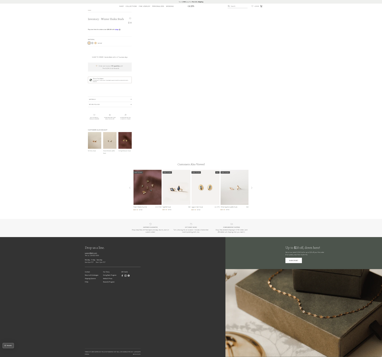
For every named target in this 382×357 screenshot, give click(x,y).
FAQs (86, 282)
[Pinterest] (129, 276)
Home (89, 10)
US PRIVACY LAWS (131, 352)
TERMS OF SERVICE (90, 352)
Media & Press (107, 278)
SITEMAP (108, 352)
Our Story (106, 272)
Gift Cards (124, 272)
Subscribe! (293, 260)
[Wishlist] (252, 6)
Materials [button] (92, 99)
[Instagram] (125, 276)
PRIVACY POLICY (101, 352)
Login (257, 6)
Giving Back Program (109, 275)
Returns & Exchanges (91, 275)
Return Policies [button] (94, 104)
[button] (129, 188)
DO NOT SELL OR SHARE (119, 352)
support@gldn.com (91, 253)
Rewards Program (109, 282)
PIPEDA (87, 354)
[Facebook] (122, 276)
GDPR (139, 352)
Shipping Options (90, 278)
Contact (87, 272)
